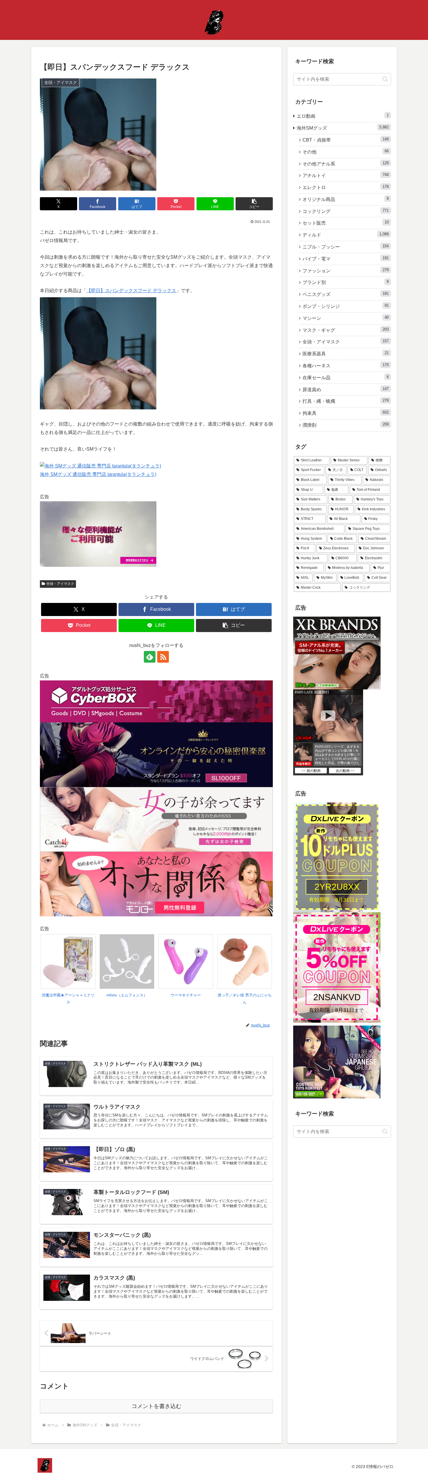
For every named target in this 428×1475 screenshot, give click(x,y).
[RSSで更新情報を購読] (163, 657)
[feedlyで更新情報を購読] (149, 657)
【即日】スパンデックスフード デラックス (131, 290)
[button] (254, 203)
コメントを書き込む (156, 1406)
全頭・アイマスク (60, 584)
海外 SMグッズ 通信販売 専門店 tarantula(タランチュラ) (98, 474)
